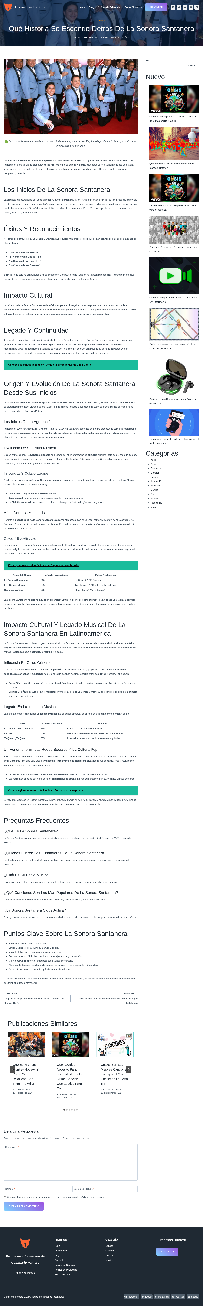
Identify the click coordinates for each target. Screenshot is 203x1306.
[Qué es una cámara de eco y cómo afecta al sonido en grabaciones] (174, 324)
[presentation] (26, 1044)
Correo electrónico (84, 1189)
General (155, 472)
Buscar (149, 60)
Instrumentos (157, 485)
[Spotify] (196, 7)
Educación (156, 468)
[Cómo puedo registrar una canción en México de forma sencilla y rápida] (174, 99)
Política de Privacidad (109, 7)
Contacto (156, 7)
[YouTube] (191, 7)
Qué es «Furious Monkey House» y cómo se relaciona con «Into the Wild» (26, 1074)
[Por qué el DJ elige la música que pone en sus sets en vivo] (174, 230)
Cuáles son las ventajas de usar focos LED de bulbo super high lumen (107, 998)
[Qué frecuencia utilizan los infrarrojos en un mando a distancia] (174, 143)
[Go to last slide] (12, 1069)
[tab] (64, 1110)
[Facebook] (173, 7)
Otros (153, 494)
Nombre (10, 1189)
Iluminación (156, 481)
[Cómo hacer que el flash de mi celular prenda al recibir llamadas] (174, 422)
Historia (154, 477)
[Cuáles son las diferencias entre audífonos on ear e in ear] (174, 375)
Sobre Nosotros (133, 7)
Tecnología (156, 502)
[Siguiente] (128, 1069)
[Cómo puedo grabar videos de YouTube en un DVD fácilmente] (174, 275)
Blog (91, 7)
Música (101, 21)
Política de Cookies (65, 1265)
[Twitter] (179, 7)
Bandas (154, 464)
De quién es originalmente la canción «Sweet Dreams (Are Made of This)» (34, 998)
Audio (153, 459)
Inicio (82, 7)
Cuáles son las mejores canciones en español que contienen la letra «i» (114, 1074)
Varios (154, 507)
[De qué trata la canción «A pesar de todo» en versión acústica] (174, 188)
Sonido (154, 498)
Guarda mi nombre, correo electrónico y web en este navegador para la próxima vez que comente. (56, 1197)
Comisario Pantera (24, 1089)
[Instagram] (185, 7)
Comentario (12, 1147)
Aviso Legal (61, 1250)
